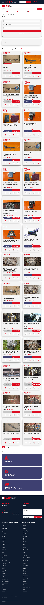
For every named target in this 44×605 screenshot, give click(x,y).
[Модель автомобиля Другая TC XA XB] (22, 24)
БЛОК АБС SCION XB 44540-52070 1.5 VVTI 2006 (31, 124)
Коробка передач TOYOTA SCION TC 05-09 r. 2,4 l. (10, 352)
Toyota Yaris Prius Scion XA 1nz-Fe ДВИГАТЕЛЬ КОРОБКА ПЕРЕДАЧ (32, 297)
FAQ (23, 507)
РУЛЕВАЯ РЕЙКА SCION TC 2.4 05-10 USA (11, 434)
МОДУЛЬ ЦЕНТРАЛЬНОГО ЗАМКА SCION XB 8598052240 (31, 96)
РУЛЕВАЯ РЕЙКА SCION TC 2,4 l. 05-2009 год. (11, 379)
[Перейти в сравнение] (18, 11)
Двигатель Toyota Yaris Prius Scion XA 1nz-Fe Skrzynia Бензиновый (10, 269)
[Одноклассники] (38, 498)
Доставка (24, 505)
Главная (3, 14)
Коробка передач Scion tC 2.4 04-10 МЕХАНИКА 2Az (31, 352)
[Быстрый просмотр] (18, 76)
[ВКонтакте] (36, 498)
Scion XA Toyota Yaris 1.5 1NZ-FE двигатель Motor (31, 268)
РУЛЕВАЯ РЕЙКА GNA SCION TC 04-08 (32, 407)
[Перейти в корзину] (28, 11)
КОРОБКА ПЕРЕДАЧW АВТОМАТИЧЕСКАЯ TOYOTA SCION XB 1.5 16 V (10, 212)
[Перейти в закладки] (7, 11)
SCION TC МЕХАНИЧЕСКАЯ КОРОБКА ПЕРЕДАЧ (31, 378)
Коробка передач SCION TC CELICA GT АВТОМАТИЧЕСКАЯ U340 (31, 325)
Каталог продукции (10, 14)
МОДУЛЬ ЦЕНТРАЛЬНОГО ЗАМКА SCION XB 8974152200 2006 (10, 126)
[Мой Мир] (39, 498)
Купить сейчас (36, 101)
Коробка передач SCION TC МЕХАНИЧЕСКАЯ (10, 324)
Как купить (4, 505)
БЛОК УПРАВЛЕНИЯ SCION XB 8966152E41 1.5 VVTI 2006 (11, 241)
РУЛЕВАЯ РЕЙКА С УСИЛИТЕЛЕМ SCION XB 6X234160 (30, 67)
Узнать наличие (16, 73)
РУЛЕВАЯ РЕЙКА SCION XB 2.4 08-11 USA (11, 66)
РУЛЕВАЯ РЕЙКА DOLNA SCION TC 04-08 (11, 407)
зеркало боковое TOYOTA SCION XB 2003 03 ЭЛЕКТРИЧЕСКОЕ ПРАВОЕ (31, 241)
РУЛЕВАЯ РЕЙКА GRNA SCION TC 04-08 (31, 434)
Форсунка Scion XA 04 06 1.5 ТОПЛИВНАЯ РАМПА (11, 297)
